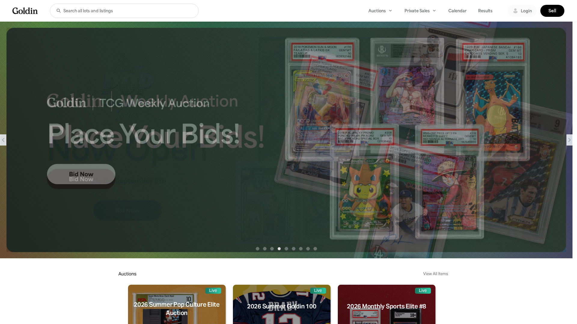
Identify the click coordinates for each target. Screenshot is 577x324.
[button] (58, 10)
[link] (25, 11)
